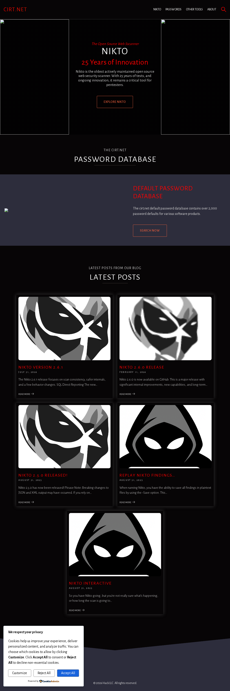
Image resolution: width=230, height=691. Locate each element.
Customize (19, 673)
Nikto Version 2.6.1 (40, 367)
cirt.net (15, 9)
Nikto (157, 9)
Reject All (44, 673)
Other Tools (194, 9)
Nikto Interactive (90, 583)
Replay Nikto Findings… (147, 475)
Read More (24, 394)
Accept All (68, 673)
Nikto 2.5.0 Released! (43, 475)
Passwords (173, 9)
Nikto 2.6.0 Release (141, 367)
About (211, 9)
